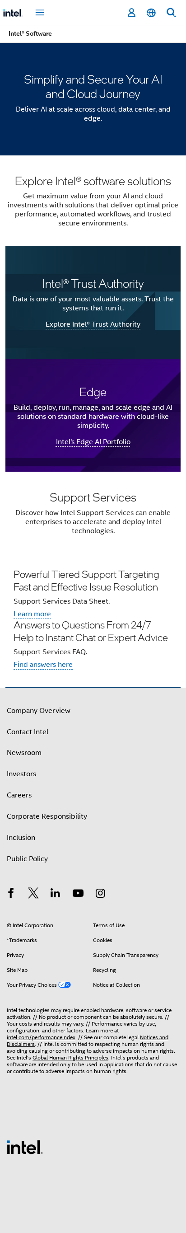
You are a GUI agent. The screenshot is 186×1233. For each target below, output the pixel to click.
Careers (19, 795)
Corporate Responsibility (47, 816)
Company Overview (38, 710)
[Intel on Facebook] (11, 894)
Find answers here (43, 664)
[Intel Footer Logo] (25, 1146)
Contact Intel (27, 731)
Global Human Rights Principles (70, 1057)
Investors (21, 773)
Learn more (32, 614)
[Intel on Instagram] (100, 894)
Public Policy (27, 858)
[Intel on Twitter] (33, 894)
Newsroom (24, 752)
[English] (151, 12)
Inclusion (21, 837)
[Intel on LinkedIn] (55, 894)
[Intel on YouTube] (78, 894)
